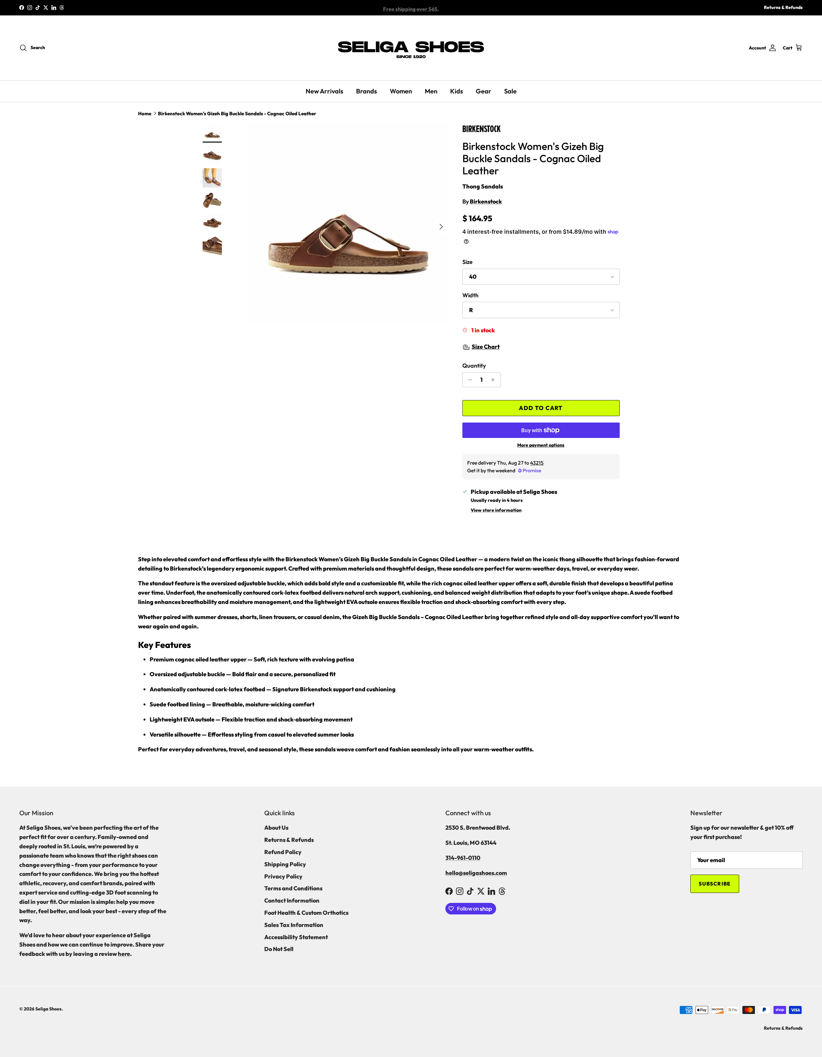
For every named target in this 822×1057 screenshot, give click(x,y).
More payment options (540, 445)
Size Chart (486, 346)
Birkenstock (486, 201)
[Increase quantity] (495, 380)
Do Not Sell (278, 949)
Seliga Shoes (48, 1009)
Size (467, 262)
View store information (496, 510)
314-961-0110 (462, 857)
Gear (483, 91)
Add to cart (541, 408)
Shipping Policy (285, 864)
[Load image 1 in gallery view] (348, 223)
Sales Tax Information (293, 925)
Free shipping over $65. (411, 7)
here (124, 953)
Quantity (474, 365)
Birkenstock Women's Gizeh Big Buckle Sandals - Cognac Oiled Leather (237, 113)
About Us (276, 827)
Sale (510, 91)
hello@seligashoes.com (476, 873)
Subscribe (715, 883)
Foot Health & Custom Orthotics (306, 912)
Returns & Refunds (783, 7)
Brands (366, 91)
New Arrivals (324, 91)
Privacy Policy (283, 876)
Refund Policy (283, 852)
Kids (456, 91)
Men (431, 91)
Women (401, 91)
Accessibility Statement (296, 937)
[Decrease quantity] (469, 380)
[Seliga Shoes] (411, 48)
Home (144, 113)
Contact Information (291, 900)
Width (470, 295)
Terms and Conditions (293, 888)
